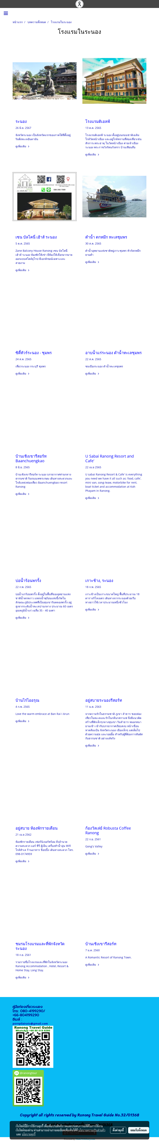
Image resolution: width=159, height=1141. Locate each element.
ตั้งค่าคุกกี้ (118, 1130)
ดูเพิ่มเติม (21, 146)
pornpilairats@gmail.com (30, 1023)
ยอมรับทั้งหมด (138, 1130)
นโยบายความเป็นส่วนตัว (91, 1130)
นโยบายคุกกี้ (28, 1134)
